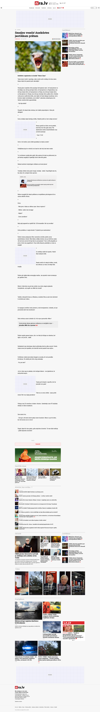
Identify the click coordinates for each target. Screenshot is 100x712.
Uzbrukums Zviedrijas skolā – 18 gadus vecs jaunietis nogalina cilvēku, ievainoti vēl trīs (25, 658)
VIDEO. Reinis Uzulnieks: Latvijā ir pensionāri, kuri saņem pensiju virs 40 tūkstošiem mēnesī (76, 56)
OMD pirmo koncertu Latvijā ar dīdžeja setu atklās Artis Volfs (26, 556)
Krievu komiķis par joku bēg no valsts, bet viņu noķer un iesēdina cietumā (32, 478)
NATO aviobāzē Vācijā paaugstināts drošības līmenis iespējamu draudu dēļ (38, 508)
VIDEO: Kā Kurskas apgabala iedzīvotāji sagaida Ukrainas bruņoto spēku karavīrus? (38, 528)
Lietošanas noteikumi (35, 707)
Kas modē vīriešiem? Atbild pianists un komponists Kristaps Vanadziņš (38, 504)
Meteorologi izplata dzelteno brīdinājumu (26, 622)
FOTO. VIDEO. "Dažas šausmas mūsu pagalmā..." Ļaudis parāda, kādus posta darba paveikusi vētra (49, 658)
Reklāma (20, 707)
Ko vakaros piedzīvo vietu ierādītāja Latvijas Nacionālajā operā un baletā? (38, 512)
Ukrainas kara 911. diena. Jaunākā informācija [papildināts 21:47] (36, 524)
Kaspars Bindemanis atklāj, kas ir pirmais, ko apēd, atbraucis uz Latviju (41, 181)
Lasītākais (66, 30)
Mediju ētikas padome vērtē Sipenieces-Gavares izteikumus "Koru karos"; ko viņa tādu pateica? (20, 479)
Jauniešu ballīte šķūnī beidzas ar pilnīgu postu (31, 492)
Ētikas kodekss (47, 707)
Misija (23, 707)
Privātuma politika (28, 707)
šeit (37, 325)
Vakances (52, 707)
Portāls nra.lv (17, 38)
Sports (54, 7)
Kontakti (55, 707)
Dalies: (32, 440)
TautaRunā (43, 7)
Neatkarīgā (31, 7)
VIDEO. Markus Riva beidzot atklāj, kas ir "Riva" (44, 545)
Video (17, 569)
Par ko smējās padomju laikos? (42, 477)
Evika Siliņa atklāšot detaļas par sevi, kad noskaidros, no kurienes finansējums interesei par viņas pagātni (39, 516)
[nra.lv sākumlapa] (41, 3)
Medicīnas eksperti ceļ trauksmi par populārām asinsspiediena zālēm (75, 35)
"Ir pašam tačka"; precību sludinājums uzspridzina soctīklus (55, 478)
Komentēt (38, 444)
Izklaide (18, 29)
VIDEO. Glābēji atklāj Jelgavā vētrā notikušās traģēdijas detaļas (51, 616)
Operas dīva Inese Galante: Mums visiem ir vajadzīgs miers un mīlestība (38, 500)
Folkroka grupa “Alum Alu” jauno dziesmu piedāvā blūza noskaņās (55, 545)
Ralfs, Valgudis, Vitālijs (53, 4)
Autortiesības (41, 707)
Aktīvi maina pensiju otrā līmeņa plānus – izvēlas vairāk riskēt (35, 496)
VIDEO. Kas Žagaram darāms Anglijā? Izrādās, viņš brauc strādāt (55, 558)
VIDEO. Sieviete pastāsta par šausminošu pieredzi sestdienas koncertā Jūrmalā (77, 42)
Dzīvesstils (37, 7)
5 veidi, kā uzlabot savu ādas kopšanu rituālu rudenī (32, 520)
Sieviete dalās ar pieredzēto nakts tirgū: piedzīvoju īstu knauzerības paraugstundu (40, 185)
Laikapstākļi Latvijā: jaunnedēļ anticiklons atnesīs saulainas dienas (51, 635)
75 (34, 516)
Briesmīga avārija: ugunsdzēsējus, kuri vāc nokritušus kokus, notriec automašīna (76, 49)
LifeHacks (49, 7)
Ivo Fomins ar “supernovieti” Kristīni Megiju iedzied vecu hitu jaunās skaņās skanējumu (45, 559)
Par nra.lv (16, 707)
